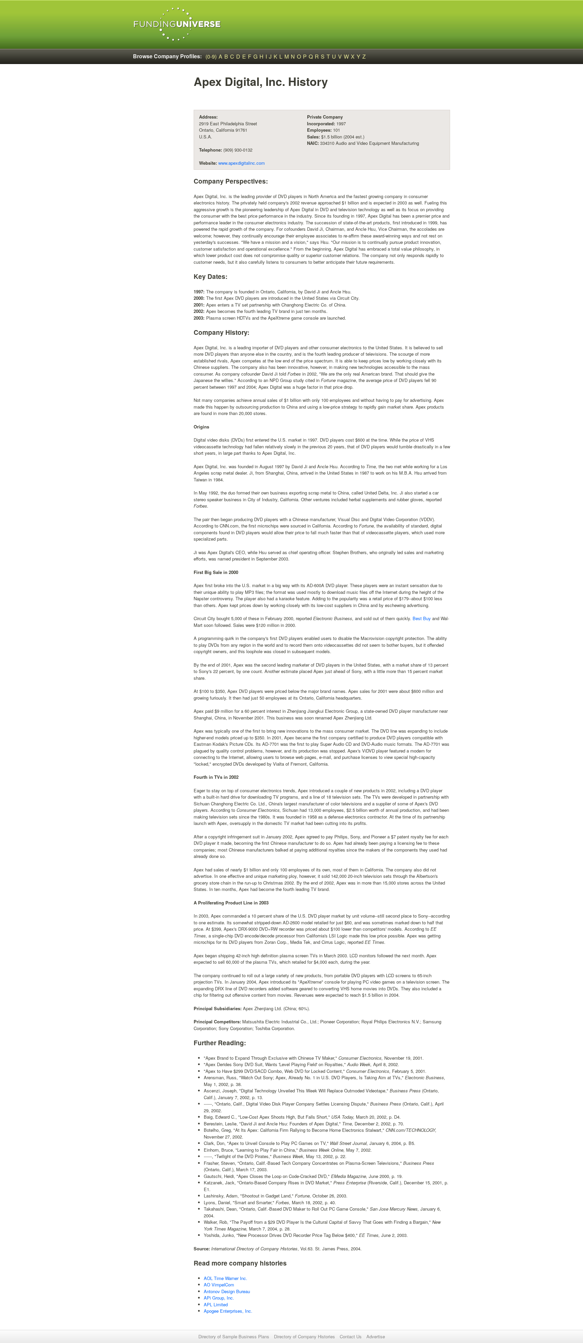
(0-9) (211, 56)
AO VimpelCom (219, 1284)
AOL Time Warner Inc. (225, 1278)
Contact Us (351, 1336)
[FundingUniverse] (177, 24)
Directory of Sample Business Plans (233, 1336)
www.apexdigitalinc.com (241, 163)
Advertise (375, 1336)
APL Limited (216, 1304)
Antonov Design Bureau (227, 1291)
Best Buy (422, 618)
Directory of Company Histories (304, 1336)
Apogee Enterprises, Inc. (228, 1311)
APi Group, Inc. (219, 1297)
